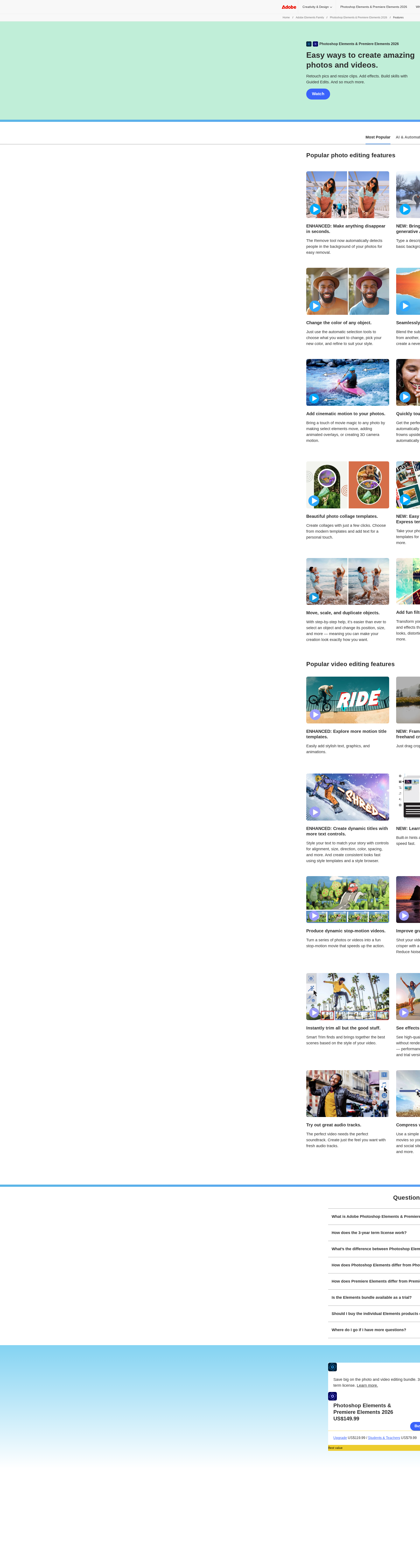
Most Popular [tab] (378, 137)
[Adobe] (289, 7)
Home (286, 17)
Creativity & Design (316, 7)
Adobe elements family (310, 17)
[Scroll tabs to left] (3, 137)
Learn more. (367, 1385)
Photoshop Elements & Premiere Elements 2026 (373, 7)
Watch (318, 93)
